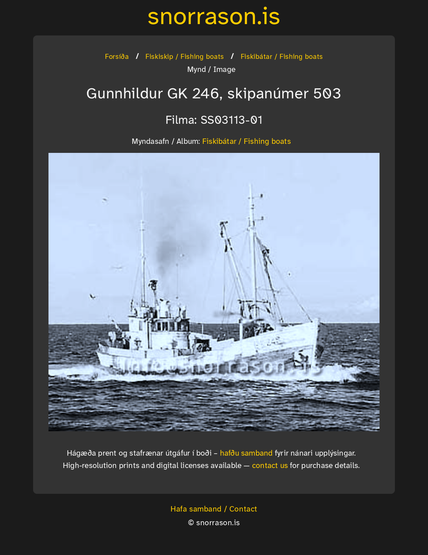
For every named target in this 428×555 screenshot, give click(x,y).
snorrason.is (214, 17)
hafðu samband (246, 454)
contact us (270, 466)
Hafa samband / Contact (214, 509)
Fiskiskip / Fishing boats (184, 57)
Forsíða (117, 57)
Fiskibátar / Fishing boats (282, 57)
